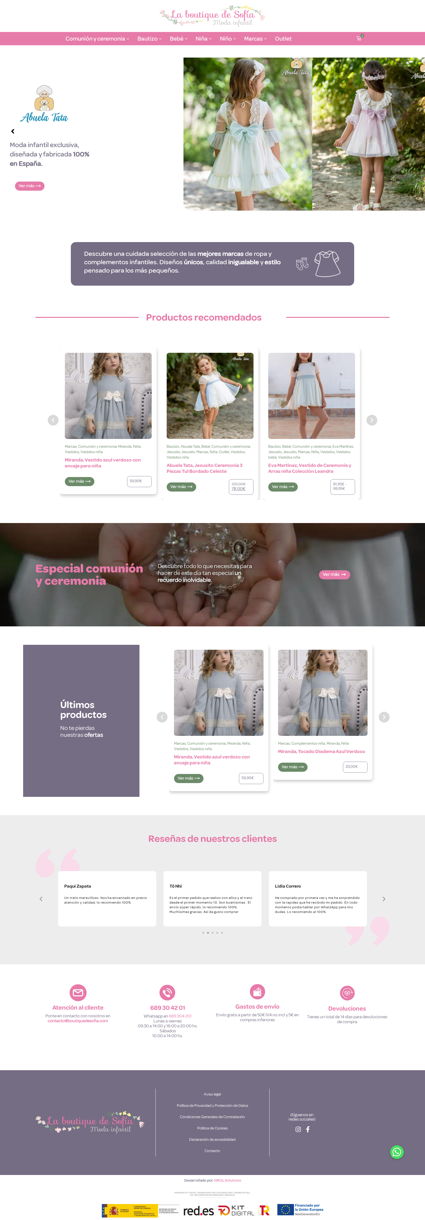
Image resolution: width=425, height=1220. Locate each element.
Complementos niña (204, 743)
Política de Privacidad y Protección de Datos (212, 1105)
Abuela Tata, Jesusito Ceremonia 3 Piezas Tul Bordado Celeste (103, 468)
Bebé (104, 446)
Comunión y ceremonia (129, 446)
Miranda (229, 743)
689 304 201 (180, 1016)
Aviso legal (212, 1094)
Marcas (100, 451)
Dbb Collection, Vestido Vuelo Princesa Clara (311, 463)
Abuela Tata (88, 446)
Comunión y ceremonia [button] (95, 38)
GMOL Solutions (227, 1180)
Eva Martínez (241, 446)
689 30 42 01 (167, 1008)
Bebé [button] (176, 38)
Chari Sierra (287, 743)
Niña (112, 451)
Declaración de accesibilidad (212, 1139)
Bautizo (71, 446)
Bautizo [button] (147, 38)
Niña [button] (202, 38)
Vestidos (136, 451)
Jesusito (71, 451)
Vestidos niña (76, 457)
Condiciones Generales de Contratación (212, 1116)
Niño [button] (226, 38)
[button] (359, 38)
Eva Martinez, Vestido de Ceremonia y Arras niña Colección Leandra (208, 468)
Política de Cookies (212, 1128)
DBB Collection (320, 446)
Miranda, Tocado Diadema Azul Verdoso (217, 751)
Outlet (283, 38)
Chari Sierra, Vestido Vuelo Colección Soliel (319, 760)
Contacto (212, 1150)
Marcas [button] (253, 38)
